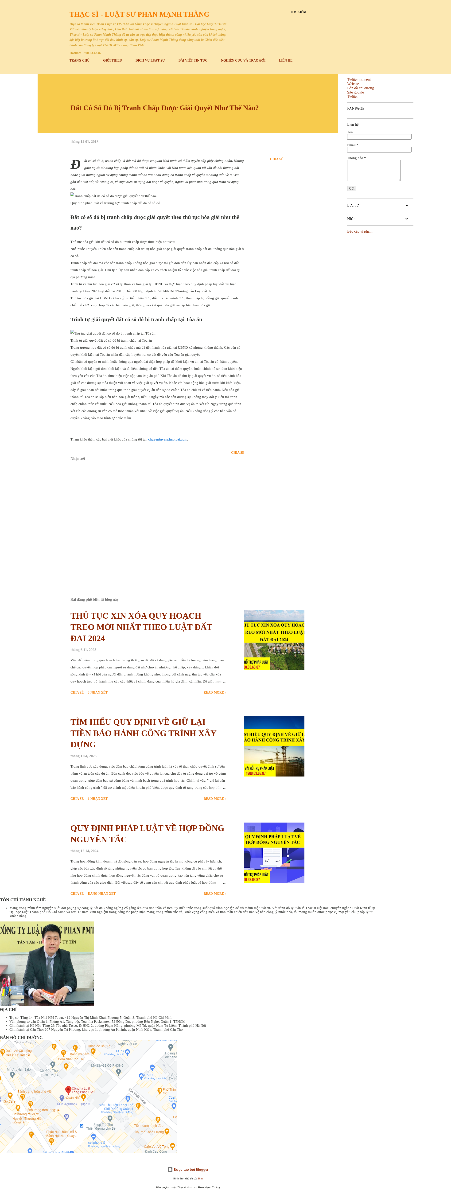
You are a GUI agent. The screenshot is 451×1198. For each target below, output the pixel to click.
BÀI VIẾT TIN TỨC (193, 60)
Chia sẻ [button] (276, 159)
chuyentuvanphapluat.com (167, 439)
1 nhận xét (98, 798)
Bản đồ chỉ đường (360, 88)
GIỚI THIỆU (112, 60)
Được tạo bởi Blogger (191, 1169)
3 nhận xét (98, 692)
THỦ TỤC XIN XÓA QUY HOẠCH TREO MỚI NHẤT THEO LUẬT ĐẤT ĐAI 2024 (141, 627)
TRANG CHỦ (79, 60)
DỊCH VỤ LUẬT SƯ (150, 60)
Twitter (352, 96)
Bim (200, 1178)
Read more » (215, 692)
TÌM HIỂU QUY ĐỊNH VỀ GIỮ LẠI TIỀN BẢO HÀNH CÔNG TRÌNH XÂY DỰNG (143, 733)
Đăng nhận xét (102, 893)
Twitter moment (359, 80)
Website (353, 84)
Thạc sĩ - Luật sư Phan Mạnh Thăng (139, 14)
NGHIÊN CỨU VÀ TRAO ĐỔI (243, 60)
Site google (355, 92)
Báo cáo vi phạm (359, 231)
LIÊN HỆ (285, 60)
